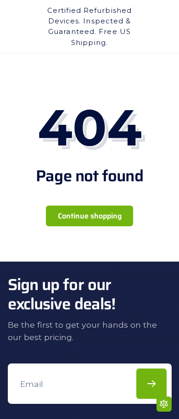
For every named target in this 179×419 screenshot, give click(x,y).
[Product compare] (164, 404)
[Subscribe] (151, 384)
